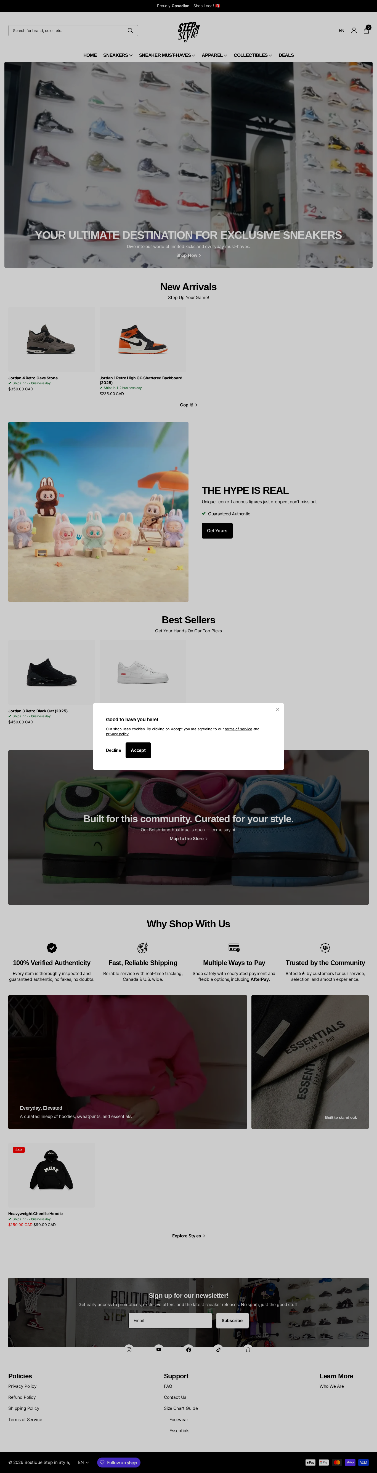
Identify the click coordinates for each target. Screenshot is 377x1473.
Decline (113, 750)
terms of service (238, 729)
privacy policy (117, 734)
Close (278, 709)
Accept (138, 750)
